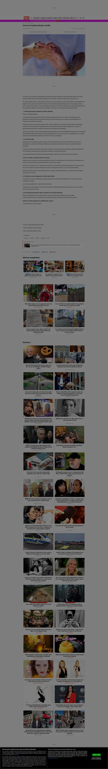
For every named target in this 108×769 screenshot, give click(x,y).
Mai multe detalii (16, 754)
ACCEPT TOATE (96, 754)
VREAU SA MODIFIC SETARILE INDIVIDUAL (96, 758)
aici (11, 762)
